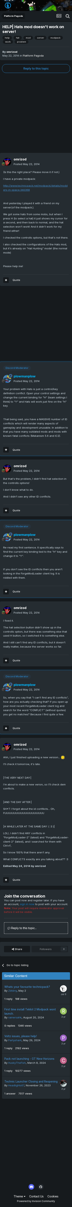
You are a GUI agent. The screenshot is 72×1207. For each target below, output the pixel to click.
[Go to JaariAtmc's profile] (63, 1083)
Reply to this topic (36, 68)
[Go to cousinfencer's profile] (63, 1060)
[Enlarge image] (63, 757)
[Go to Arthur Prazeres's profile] (63, 988)
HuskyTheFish (17, 1062)
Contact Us (36, 1196)
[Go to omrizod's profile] (7, 162)
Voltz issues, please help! (20, 1036)
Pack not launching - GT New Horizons (29, 1058)
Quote (16, 280)
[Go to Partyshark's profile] (63, 1038)
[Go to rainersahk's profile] (63, 1011)
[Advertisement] (36, 113)
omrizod (11, 51)
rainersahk (15, 1017)
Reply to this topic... (23, 928)
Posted (27, 164)
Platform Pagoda (33, 55)
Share (18, 949)
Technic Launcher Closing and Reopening (31, 1081)
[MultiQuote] (6, 280)
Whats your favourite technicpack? (27, 986)
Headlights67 (16, 1085)
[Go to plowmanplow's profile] (7, 379)
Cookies (52, 1196)
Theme (19, 1196)
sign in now (27, 904)
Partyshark (15, 1040)
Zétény (12, 990)
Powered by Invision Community (36, 1201)
